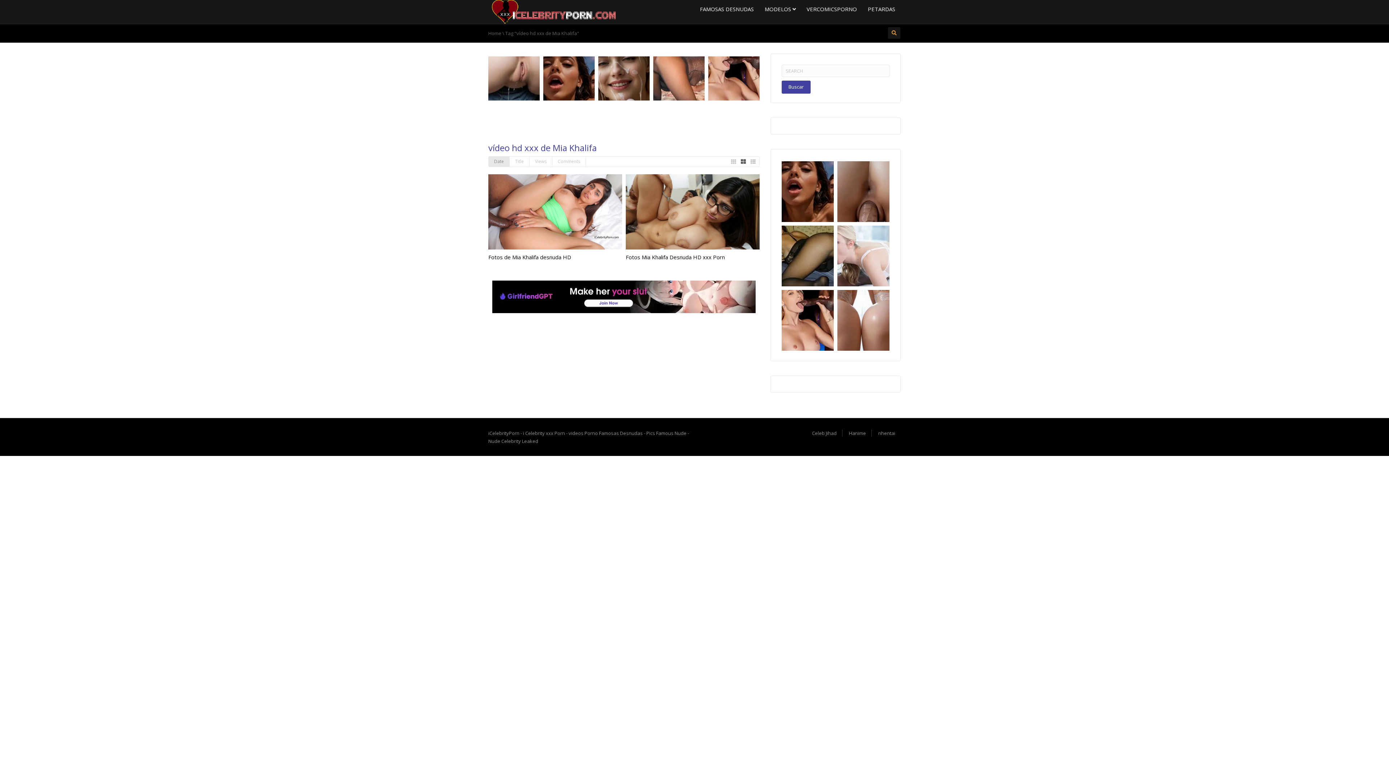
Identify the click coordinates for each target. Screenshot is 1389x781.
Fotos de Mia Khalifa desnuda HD (529, 257)
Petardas (881, 9)
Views (541, 161)
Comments (569, 161)
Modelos (779, 9)
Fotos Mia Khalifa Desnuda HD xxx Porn (675, 257)
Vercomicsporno (832, 9)
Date (499, 161)
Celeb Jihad (824, 433)
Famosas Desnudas (727, 9)
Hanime (857, 433)
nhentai (886, 433)
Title (519, 161)
